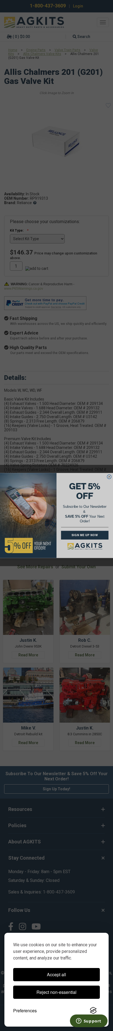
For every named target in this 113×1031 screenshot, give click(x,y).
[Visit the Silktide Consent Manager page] (93, 1010)
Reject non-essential (56, 992)
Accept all (56, 974)
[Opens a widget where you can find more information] (89, 1021)
